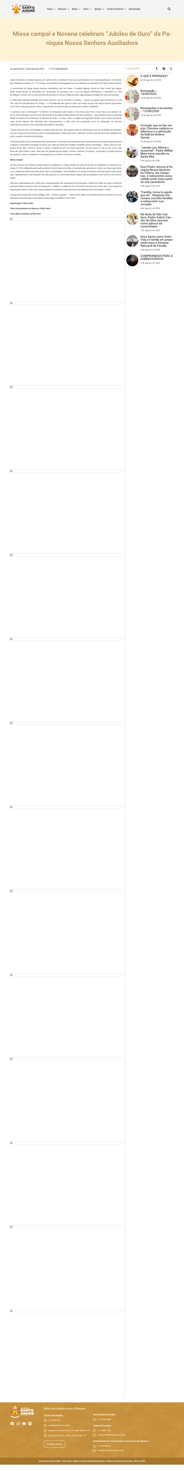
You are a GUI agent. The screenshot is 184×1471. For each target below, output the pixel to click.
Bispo (75, 9)
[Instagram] (18, 1423)
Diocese (62, 9)
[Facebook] (12, 1423)
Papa (49, 9)
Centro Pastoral (115, 9)
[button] (51, 9)
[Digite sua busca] (169, 9)
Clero (86, 9)
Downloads (134, 9)
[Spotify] (30, 1423)
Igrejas (97, 9)
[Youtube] (24, 1423)
